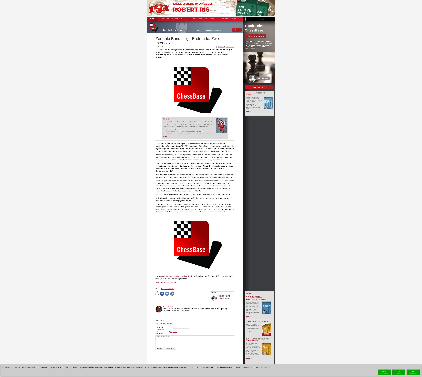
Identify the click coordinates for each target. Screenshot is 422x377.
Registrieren (173, 332)
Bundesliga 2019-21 (167, 289)
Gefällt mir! (221, 47)
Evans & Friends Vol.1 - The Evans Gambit (257, 340)
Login (262, 19)
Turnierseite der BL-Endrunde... (167, 282)
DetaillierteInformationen (384, 372)
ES (218, 30)
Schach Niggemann (223, 298)
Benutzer (160, 327)
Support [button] (214, 19)
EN (216, 30)
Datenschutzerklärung (267, 367)
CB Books (203, 19)
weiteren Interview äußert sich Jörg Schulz (177, 276)
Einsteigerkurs (229, 19)
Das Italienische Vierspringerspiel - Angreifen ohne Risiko (256, 298)
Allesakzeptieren (413, 372)
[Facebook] (162, 293)
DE (213, 30)
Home (161, 19)
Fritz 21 (166, 119)
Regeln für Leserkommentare (164, 323)
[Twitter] (167, 293)
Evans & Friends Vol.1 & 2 (257, 322)
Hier (189, 367)
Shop (152, 19)
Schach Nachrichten (174, 30)
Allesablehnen (399, 372)
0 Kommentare (230, 47)
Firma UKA (191, 194)
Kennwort (160, 330)
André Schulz (168, 307)
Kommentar (159, 333)
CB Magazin (191, 19)
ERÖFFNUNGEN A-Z (174, 19)
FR (220, 30)
